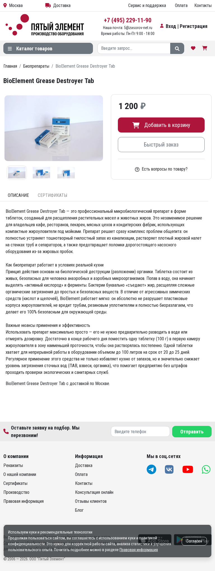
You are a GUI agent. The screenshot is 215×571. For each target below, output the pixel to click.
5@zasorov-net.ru (138, 27)
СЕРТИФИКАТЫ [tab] (52, 195)
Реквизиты (13, 465)
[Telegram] (152, 469)
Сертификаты (15, 483)
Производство (16, 492)
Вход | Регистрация (186, 26)
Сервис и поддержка (147, 5)
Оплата (181, 5)
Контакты (203, 5)
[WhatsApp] (207, 469)
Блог (79, 510)
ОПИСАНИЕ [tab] (18, 195)
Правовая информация (23, 501)
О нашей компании (19, 474)
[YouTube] (188, 469)
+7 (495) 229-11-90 (127, 20)
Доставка (62, 5)
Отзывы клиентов (91, 501)
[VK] (170, 469)
